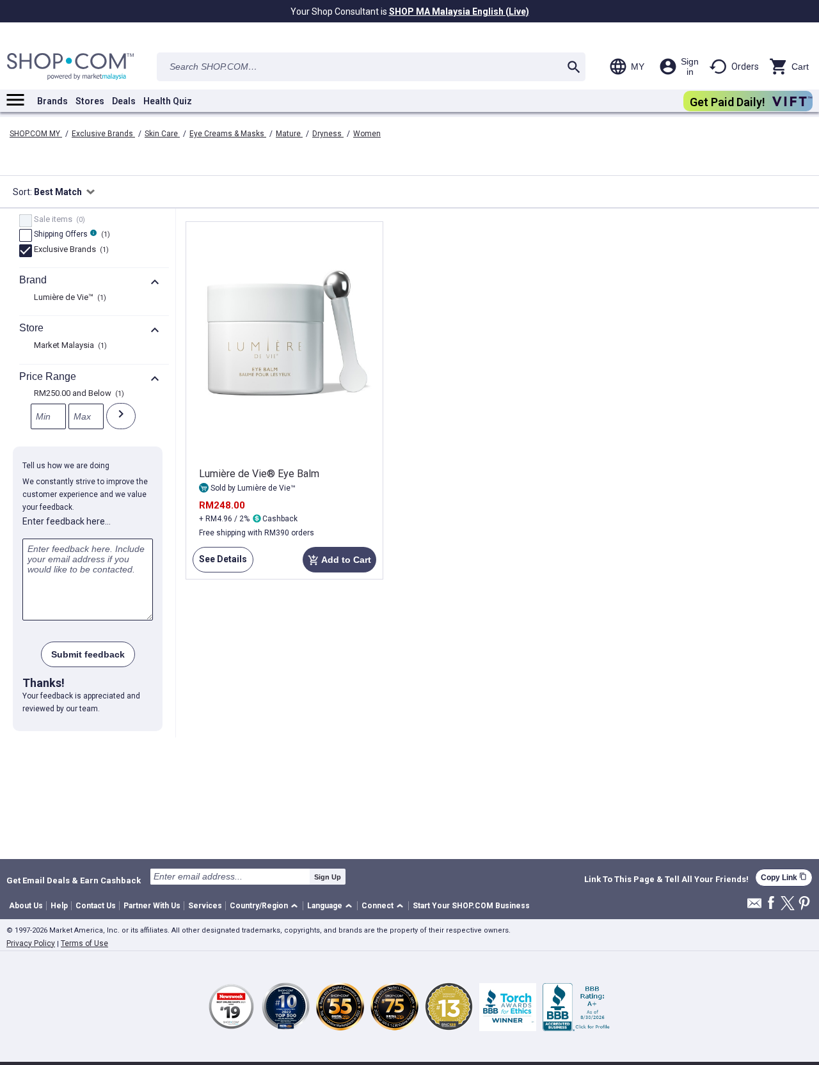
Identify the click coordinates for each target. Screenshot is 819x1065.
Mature (289, 133)
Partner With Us (151, 905)
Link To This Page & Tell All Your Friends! (666, 879)
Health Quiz (167, 101)
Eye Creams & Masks (227, 133)
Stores (90, 101)
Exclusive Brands (103, 133)
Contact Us (96, 905)
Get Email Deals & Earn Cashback (73, 880)
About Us (26, 905)
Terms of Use (84, 943)
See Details (220, 563)
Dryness (328, 133)
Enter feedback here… (66, 521)
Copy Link (784, 877)
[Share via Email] (754, 907)
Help (59, 905)
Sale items (58, 220)
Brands (52, 101)
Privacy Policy (30, 943)
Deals (124, 101)
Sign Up (327, 877)
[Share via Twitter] (788, 904)
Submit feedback (88, 654)
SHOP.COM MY (36, 133)
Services (205, 905)
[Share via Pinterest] (804, 904)
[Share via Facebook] (771, 903)
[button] (265, 906)
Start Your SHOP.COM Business (471, 905)
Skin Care (162, 133)
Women (367, 133)
